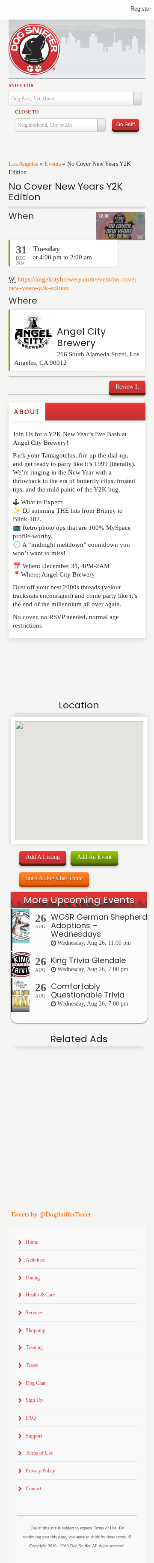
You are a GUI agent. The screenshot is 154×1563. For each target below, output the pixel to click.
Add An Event (94, 857)
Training (34, 1347)
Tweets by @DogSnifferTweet (51, 1214)
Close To (27, 111)
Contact (33, 1489)
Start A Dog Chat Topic (54, 878)
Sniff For (21, 85)
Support (34, 1436)
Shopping (35, 1330)
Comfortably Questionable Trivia (87, 990)
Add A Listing (43, 857)
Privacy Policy (40, 1471)
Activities (35, 1260)
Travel (32, 1365)
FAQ (31, 1418)
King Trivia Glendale (88, 960)
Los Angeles (23, 164)
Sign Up (34, 1400)
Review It (127, 387)
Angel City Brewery (81, 337)
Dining (33, 1278)
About (27, 411)
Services (34, 1313)
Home (32, 1242)
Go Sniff (125, 124)
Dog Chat (35, 1383)
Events (52, 164)
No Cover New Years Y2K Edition (66, 192)
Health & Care (40, 1295)
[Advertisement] (59, 655)
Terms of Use (39, 1453)
